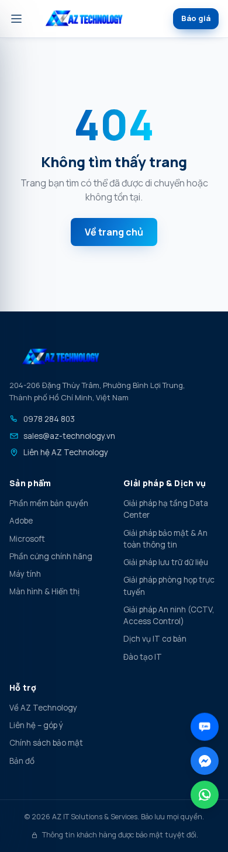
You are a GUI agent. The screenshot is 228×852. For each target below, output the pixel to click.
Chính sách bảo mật (46, 742)
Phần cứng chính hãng (50, 556)
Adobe (21, 520)
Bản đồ (21, 761)
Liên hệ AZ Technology (65, 452)
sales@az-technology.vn (69, 436)
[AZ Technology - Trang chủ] (84, 19)
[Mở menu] (16, 18)
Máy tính (25, 574)
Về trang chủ (114, 232)
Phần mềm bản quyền (48, 503)
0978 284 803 (49, 419)
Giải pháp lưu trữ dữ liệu (165, 562)
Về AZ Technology (43, 707)
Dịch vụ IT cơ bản (154, 638)
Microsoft (27, 539)
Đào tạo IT (142, 657)
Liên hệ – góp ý (36, 725)
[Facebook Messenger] (205, 761)
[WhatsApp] (205, 795)
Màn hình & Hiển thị (44, 591)
